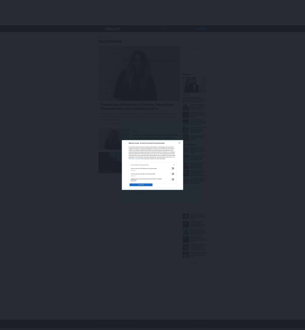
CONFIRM (141, 184)
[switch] (172, 168)
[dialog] (152, 165)
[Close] (179, 143)
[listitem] (152, 165)
